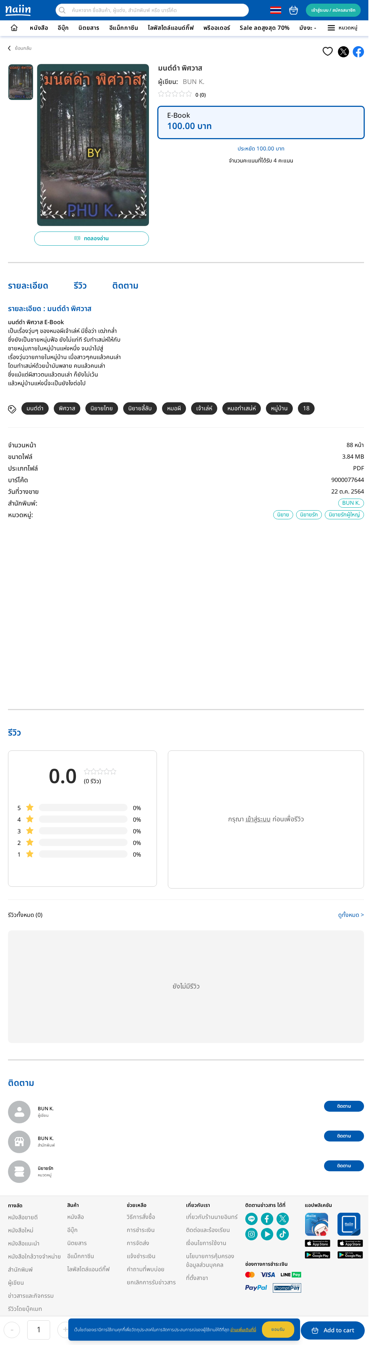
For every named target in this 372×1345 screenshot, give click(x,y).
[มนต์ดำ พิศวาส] (343, 51)
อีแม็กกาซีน (123, 28)
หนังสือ (39, 28)
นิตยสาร (89, 28)
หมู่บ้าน (279, 408)
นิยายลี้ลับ (140, 408)
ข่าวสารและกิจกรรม (31, 1296)
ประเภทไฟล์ (23, 469)
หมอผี (174, 408)
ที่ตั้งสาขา (197, 1278)
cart (293, 10)
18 (306, 408)
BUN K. (194, 82)
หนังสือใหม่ (20, 1230)
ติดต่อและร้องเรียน (208, 1230)
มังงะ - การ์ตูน (317, 28)
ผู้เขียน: (168, 82)
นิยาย (283, 515)
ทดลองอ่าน (96, 238)
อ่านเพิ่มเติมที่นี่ (243, 1329)
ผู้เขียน (16, 1282)
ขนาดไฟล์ (20, 457)
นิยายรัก (309, 515)
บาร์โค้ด (18, 480)
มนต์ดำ (35, 408)
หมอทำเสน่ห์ (241, 408)
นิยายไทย (101, 408)
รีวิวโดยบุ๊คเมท (25, 1309)
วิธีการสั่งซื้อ (141, 1217)
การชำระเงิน (141, 1230)
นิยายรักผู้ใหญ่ (344, 515)
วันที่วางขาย (23, 492)
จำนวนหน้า (22, 445)
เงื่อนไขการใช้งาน (206, 1243)
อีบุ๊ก (63, 28)
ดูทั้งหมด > (351, 915)
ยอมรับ (278, 1329)
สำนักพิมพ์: (22, 503)
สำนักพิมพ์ (20, 1269)
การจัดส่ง (138, 1243)
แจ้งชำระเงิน (141, 1256)
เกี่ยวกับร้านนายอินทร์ (212, 1217)
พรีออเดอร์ (216, 28)
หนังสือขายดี (23, 1217)
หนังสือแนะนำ (24, 1243)
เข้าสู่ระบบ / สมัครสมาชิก (333, 10)
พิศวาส (67, 408)
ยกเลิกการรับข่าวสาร (151, 1282)
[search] (62, 10)
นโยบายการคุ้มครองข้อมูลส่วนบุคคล (210, 1260)
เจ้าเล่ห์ (204, 408)
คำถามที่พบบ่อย (146, 1269)
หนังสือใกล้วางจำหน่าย (34, 1256)
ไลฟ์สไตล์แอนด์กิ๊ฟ (171, 28)
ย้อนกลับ (23, 48)
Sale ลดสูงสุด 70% (265, 28)
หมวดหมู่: (20, 515)
